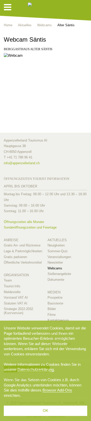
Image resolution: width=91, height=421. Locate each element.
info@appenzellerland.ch (22, 163)
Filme (52, 315)
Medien (54, 292)
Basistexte (55, 303)
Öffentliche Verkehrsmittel (23, 262)
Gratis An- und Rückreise (22, 245)
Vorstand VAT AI (16, 297)
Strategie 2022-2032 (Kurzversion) (18, 311)
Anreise (11, 240)
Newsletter (55, 262)
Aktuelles (57, 240)
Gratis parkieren (15, 257)
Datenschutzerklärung (35, 369)
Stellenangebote (59, 274)
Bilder (52, 309)
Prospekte (55, 297)
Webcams (55, 268)
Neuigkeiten (56, 245)
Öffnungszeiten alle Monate (24, 222)
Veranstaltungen (59, 257)
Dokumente (56, 280)
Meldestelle (12, 292)
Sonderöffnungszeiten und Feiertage (30, 227)
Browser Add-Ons (57, 390)
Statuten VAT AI (15, 303)
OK (45, 410)
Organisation (16, 275)
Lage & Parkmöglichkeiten (23, 251)
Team (8, 280)
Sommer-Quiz (58, 251)
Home (8, 25)
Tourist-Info (12, 286)
